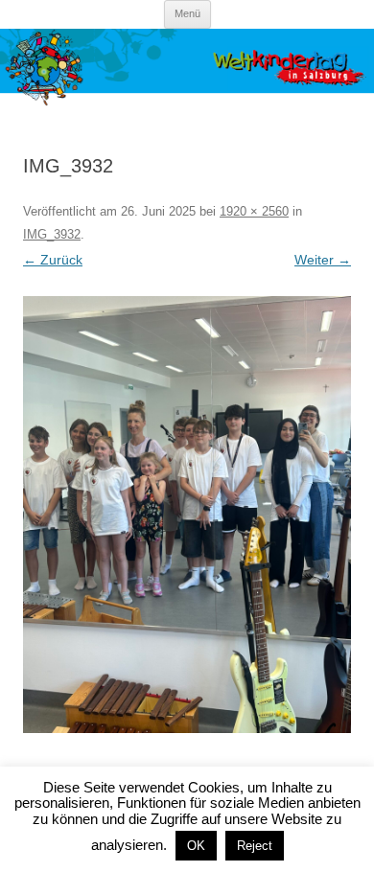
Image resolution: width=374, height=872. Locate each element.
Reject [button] (254, 845)
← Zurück (52, 259)
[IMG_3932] (187, 514)
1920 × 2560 (254, 211)
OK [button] (196, 845)
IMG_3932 (52, 234)
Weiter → (322, 259)
